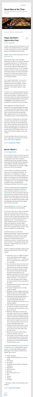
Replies (18, 142)
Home (6, 27)
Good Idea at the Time (14, 9)
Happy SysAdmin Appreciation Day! (11, 39)
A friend (18, 277)
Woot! (17, 372)
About (11, 27)
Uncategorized (12, 142)
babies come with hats (17, 206)
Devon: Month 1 (10, 149)
